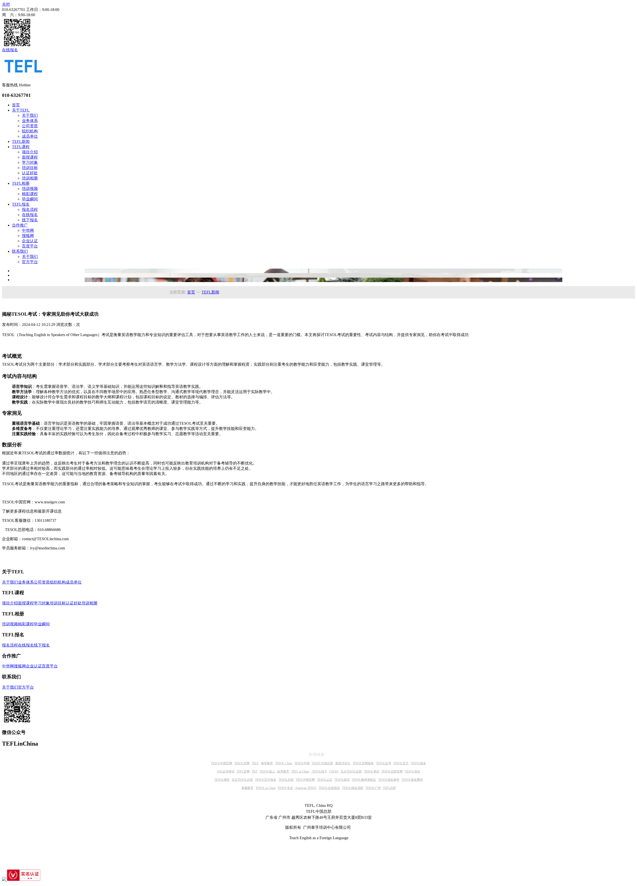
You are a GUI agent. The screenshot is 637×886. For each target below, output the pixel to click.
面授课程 (30, 157)
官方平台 (30, 262)
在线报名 (30, 215)
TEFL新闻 (21, 141)
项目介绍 (30, 152)
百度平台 (30, 246)
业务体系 (30, 120)
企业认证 (30, 241)
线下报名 (30, 220)
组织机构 (30, 131)
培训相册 (30, 178)
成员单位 (30, 136)
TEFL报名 (21, 204)
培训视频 (30, 188)
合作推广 (20, 225)
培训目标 (30, 168)
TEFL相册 (21, 183)
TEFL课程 (21, 147)
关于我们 (30, 115)
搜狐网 (28, 236)
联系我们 (20, 251)
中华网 (28, 230)
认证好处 (30, 173)
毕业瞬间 (30, 199)
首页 (16, 105)
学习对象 (30, 162)
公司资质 (30, 126)
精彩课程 (30, 194)
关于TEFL (21, 110)
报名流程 (30, 209)
